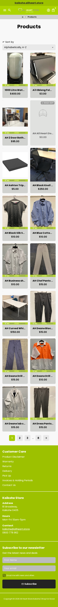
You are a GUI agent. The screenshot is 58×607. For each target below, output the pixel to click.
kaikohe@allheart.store (16, 529)
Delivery (7, 471)
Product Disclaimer (13, 456)
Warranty (8, 461)
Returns (6, 466)
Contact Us (9, 485)
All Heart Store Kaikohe (30, 599)
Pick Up (6, 475)
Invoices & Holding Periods (17, 480)
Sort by (8, 42)
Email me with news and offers (20, 575)
